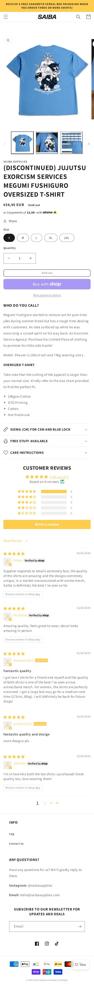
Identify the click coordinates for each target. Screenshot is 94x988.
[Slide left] (5, 144)
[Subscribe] (80, 926)
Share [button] (13, 221)
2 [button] (45, 803)
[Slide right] (89, 144)
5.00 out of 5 (59, 477)
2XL (67, 238)
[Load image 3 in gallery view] (71, 143)
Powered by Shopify (58, 980)
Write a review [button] (47, 524)
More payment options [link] (47, 295)
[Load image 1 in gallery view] (22, 143)
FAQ (11, 834)
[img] (14, 554)
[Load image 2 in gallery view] (47, 143)
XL (51, 238)
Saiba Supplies (41, 980)
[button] (6, 17)
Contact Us (16, 843)
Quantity (9, 248)
